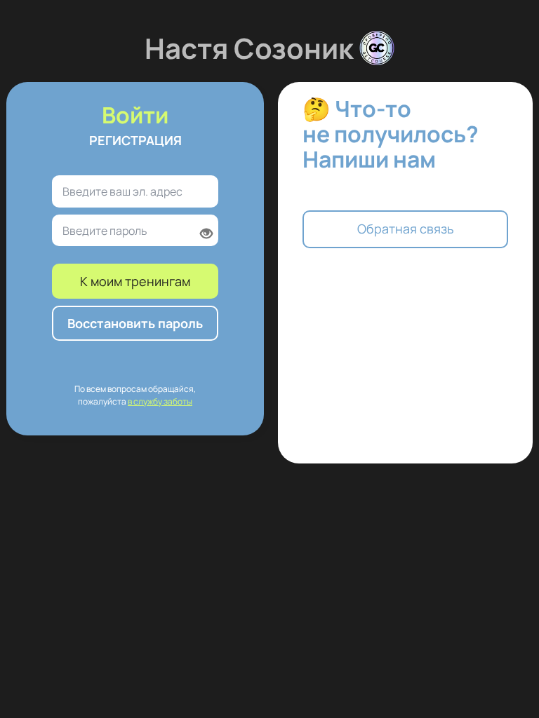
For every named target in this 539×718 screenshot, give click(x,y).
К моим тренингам (135, 281)
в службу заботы (160, 401)
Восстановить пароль (135, 323)
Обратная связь (405, 228)
